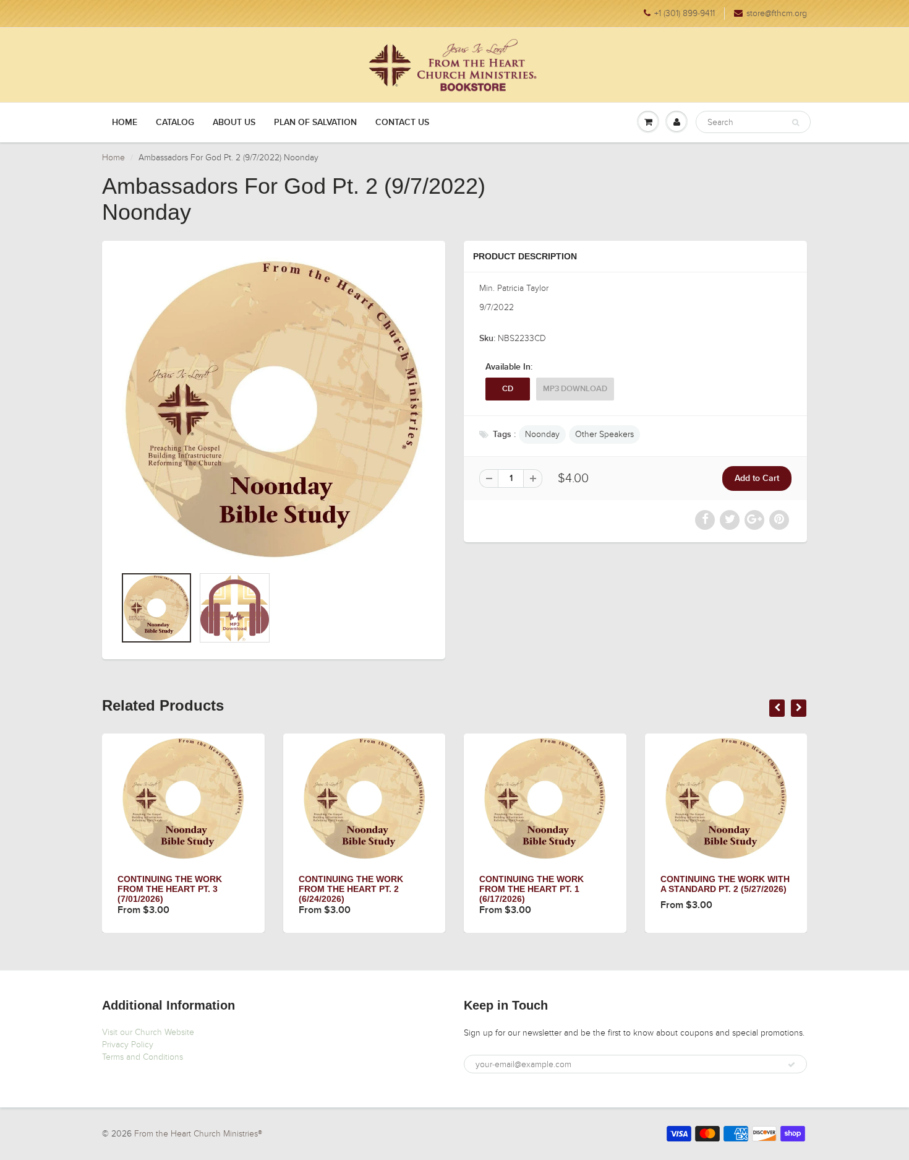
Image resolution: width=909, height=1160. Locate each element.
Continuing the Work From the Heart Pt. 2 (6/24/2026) (351, 889)
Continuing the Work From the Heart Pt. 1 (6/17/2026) (531, 889)
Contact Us (402, 122)
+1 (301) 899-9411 (684, 13)
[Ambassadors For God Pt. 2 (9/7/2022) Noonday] (273, 409)
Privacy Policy (127, 1044)
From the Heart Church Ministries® (198, 1133)
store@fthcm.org (776, 13)
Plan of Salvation (315, 122)
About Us (234, 122)
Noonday (542, 434)
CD (507, 389)
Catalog (175, 122)
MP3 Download (575, 389)
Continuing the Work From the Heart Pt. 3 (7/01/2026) (169, 889)
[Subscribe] (791, 1065)
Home (124, 122)
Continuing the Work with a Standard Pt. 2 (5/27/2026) (725, 884)
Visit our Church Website (148, 1032)
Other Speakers (604, 434)
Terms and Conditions (142, 1057)
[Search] (796, 122)
